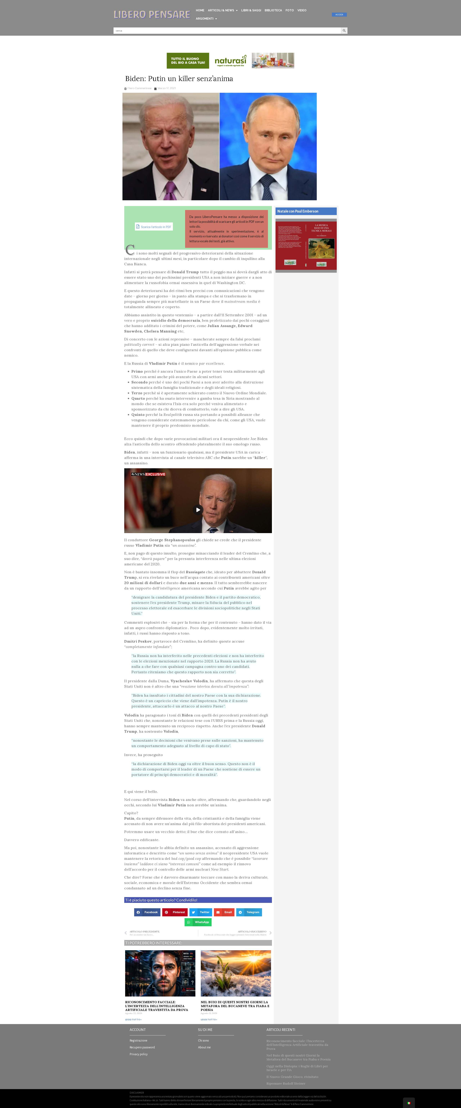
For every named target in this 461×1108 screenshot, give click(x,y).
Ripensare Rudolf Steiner (286, 1083)
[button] (147, 912)
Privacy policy (139, 1054)
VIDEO (301, 10)
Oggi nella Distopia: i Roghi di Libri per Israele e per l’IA (297, 1068)
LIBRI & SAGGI (251, 10)
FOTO (290, 10)
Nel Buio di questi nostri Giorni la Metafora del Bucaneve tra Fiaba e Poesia (235, 1006)
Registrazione (138, 1040)
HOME (200, 10)
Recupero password (142, 1047)
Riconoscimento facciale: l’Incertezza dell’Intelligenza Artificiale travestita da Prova (156, 1006)
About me (204, 1047)
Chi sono (203, 1040)
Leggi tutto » (133, 1019)
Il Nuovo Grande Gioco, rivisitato (292, 1077)
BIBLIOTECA (273, 10)
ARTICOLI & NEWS (221, 10)
